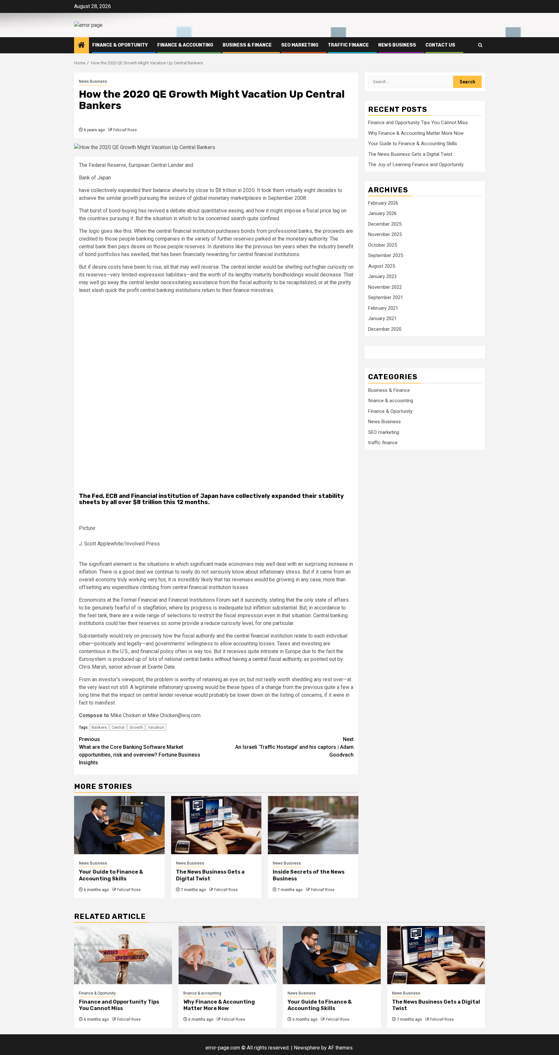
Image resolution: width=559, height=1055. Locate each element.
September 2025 (385, 256)
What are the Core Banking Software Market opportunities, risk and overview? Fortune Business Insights (139, 751)
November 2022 (385, 287)
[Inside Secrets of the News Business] (313, 825)
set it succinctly (249, 600)
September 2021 (385, 298)
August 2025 (381, 266)
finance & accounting (185, 45)
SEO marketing (299, 45)
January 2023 (382, 277)
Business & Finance (247, 45)
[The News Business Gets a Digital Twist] (216, 825)
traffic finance (348, 45)
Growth (136, 727)
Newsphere (307, 1048)
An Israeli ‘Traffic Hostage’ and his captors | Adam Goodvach (294, 747)
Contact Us (440, 45)
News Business (397, 45)
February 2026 (383, 203)
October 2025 (382, 245)
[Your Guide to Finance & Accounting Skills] (119, 825)
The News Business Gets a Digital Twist (410, 154)
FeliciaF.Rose (125, 130)
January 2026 (382, 214)
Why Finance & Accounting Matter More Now (416, 133)
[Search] (480, 45)
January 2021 (382, 319)
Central (118, 727)
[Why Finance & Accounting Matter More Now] (228, 955)
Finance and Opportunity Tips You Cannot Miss (418, 122)
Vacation (156, 727)
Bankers (99, 727)
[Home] (81, 45)
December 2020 (384, 329)
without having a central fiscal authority (258, 659)
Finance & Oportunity (120, 45)
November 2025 (385, 235)
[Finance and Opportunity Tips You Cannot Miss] (123, 955)
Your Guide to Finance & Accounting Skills (111, 875)
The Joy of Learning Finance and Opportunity (416, 164)
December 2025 (384, 224)
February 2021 (383, 308)
